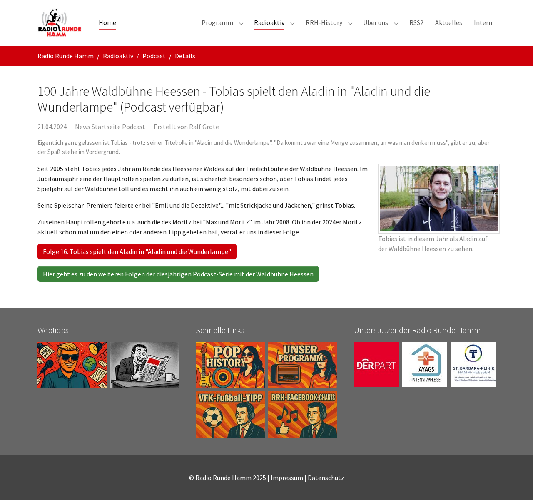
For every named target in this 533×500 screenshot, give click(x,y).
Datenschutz (326, 477)
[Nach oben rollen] (515, 482)
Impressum (287, 477)
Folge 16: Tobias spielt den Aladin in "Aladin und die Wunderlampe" (137, 251)
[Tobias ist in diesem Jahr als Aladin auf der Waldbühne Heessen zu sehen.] (439, 199)
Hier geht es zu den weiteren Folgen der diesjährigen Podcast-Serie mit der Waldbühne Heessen (178, 274)
